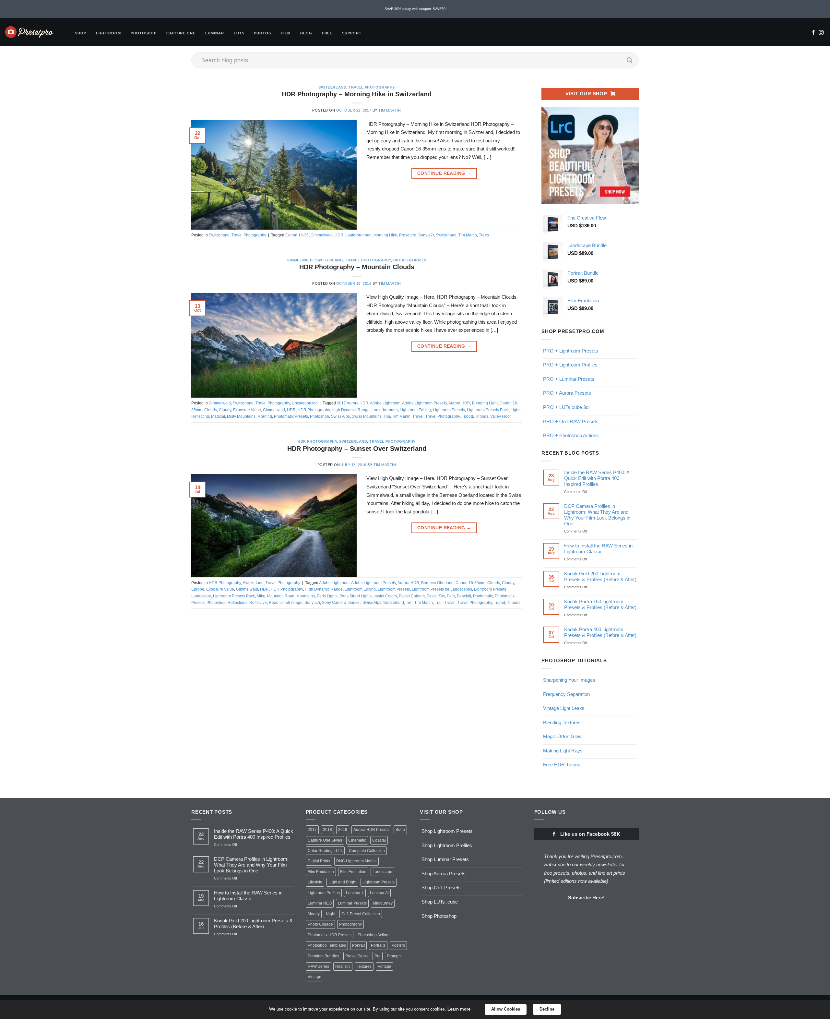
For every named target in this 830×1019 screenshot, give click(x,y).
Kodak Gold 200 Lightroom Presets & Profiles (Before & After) (600, 576)
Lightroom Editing (415, 410)
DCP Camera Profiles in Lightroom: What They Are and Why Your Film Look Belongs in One (597, 514)
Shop (80, 33)
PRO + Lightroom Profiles (570, 364)
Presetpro (407, 235)
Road (274, 602)
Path (451, 596)
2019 (342, 829)
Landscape (382, 871)
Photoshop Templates (327, 945)
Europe (197, 589)
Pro (377, 956)
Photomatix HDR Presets (329, 935)
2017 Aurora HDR (352, 403)
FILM (285, 33)
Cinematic (357, 840)
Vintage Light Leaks (564, 708)
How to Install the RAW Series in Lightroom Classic (598, 548)
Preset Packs (356, 956)
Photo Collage (320, 924)
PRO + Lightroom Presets (570, 351)
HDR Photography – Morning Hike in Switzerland (357, 94)
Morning (264, 416)
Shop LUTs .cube (439, 902)
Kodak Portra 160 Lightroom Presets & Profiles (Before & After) (600, 604)
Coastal (379, 840)
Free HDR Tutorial (562, 764)
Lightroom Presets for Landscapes (442, 589)
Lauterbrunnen (358, 235)
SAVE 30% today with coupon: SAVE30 (415, 9)
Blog (306, 33)
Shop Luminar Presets (445, 859)
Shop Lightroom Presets (447, 831)
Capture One (181, 33)
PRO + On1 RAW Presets (571, 421)
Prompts (394, 956)
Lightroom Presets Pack (488, 410)
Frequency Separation (566, 694)
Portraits (378, 945)
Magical (218, 416)
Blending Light (485, 403)
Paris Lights (327, 596)
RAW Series (318, 966)
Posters (398, 945)
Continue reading (444, 173)
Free (327, 33)
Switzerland (332, 87)
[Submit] (629, 60)
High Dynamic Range (351, 410)
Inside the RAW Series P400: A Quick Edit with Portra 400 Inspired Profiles (596, 478)
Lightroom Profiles (324, 893)
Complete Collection (367, 850)
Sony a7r (426, 235)
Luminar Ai (379, 893)
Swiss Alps (340, 416)
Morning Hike (385, 235)
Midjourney (383, 903)
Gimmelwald (322, 235)
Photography (350, 924)
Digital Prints (319, 861)
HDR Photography (314, 410)
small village (291, 602)
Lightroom (108, 33)
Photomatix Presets (291, 416)
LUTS (239, 33)
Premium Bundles (323, 956)
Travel (417, 416)
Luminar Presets (352, 903)
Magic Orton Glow (562, 736)
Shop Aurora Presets (443, 873)
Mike (261, 596)
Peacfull (464, 596)
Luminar (214, 33)
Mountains (305, 596)
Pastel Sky (436, 596)
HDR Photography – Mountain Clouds (356, 266)
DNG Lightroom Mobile (356, 861)
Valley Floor (500, 416)
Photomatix (483, 596)
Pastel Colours (412, 596)
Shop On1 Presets (441, 887)
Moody (314, 914)
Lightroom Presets (449, 410)
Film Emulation (321, 871)
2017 (312, 829)
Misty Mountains (241, 416)
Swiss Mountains (367, 416)
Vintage (384, 966)
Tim (387, 416)
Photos (262, 33)
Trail (439, 602)
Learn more (458, 1009)
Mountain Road (280, 596)
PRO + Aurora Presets (567, 393)
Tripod (467, 416)
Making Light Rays (563, 750)
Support (352, 33)
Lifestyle (315, 882)
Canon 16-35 (297, 235)
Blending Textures (562, 722)
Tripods (481, 416)
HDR (339, 235)
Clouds (210, 410)
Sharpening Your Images (569, 680)
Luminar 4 (355, 893)
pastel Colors (385, 596)
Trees (484, 235)
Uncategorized (410, 260)
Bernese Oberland (437, 583)
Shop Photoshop (438, 916)
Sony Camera (334, 602)
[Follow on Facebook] (813, 33)
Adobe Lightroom (385, 403)
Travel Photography (372, 87)
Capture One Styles (325, 840)
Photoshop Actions (374, 935)
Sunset (354, 602)
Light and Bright (342, 882)
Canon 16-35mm (470, 583)
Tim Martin (389, 110)
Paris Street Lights (355, 596)
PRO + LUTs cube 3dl (566, 407)
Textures (364, 966)
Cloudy (225, 410)
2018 (327, 829)
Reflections (237, 602)
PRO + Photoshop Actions (571, 435)
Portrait (358, 945)
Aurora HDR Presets (371, 829)
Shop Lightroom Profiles (446, 845)
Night (330, 914)
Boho (400, 829)
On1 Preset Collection (360, 914)
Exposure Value (247, 410)
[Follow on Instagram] (821, 33)
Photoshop (144, 33)
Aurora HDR (459, 403)
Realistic (342, 966)
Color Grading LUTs (325, 850)
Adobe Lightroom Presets (424, 403)
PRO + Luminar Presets (568, 379)
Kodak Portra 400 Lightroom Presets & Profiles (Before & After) (600, 632)
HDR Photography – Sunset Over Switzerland (356, 448)
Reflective (258, 602)
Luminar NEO (320, 903)
